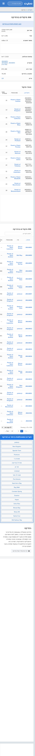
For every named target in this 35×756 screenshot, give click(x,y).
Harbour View (19, 278)
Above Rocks (20, 247)
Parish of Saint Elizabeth (15, 177)
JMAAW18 (28, 372)
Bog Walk (17, 487)
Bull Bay (19, 255)
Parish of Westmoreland (15, 190)
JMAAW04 (28, 271)
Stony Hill (20, 356)
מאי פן (17, 467)
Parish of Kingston (17, 109)
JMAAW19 (28, 379)
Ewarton (16, 495)
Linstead (16, 471)
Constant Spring (19, 263)
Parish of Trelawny (17, 165)
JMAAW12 (28, 328)
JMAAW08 (28, 300)
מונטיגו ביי (17, 458)
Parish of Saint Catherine (15, 117)
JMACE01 (29, 413)
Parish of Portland (17, 139)
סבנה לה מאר (17, 475)
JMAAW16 (28, 356)
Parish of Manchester (16, 184)
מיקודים (30, 10)
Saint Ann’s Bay (17, 483)
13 (12, 431)
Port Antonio (17, 479)
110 (3, 78)
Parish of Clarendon (17, 171)
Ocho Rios (17, 503)
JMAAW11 (28, 321)
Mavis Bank (20, 335)
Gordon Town (19, 286)
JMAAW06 (28, 287)
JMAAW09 (28, 307)
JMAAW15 (28, 349)
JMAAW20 (28, 386)
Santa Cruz (16, 516)
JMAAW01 (5, 61)
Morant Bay (16, 508)
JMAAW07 (28, 294)
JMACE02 (29, 421)
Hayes (17, 499)
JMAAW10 (28, 314)
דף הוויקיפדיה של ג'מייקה (20, 551)
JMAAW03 (12, 63)
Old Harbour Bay (17, 520)
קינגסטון (19, 294)
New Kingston (19, 271)
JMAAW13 (28, 336)
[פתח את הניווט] (3, 3)
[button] (15, 3)
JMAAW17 (28, 364)
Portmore (17, 454)
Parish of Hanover (17, 152)
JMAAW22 (28, 399)
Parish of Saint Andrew (15, 100)
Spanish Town (17, 450)
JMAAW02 (5, 63)
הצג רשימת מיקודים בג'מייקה (11, 24)
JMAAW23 (28, 406)
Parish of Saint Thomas (15, 146)
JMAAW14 (28, 343)
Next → (7, 431)
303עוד (4, 64)
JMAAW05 (28, 279)
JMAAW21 (28, 393)
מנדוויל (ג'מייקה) (17, 463)
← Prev (27, 431)
